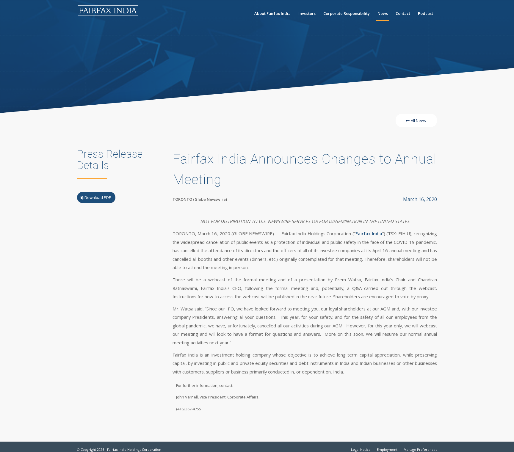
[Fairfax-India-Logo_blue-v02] (108, 13)
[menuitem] (272, 13)
